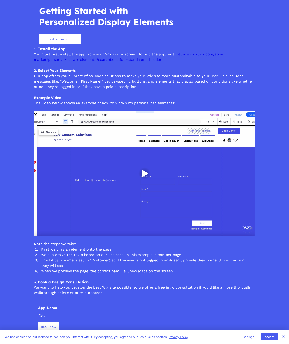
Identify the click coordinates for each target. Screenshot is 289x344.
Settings (248, 337)
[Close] (283, 336)
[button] (144, 318)
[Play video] (144, 173)
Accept (269, 337)
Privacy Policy (178, 337)
